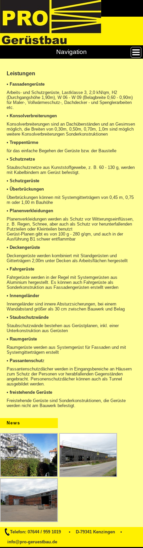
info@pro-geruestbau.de (32, 541)
